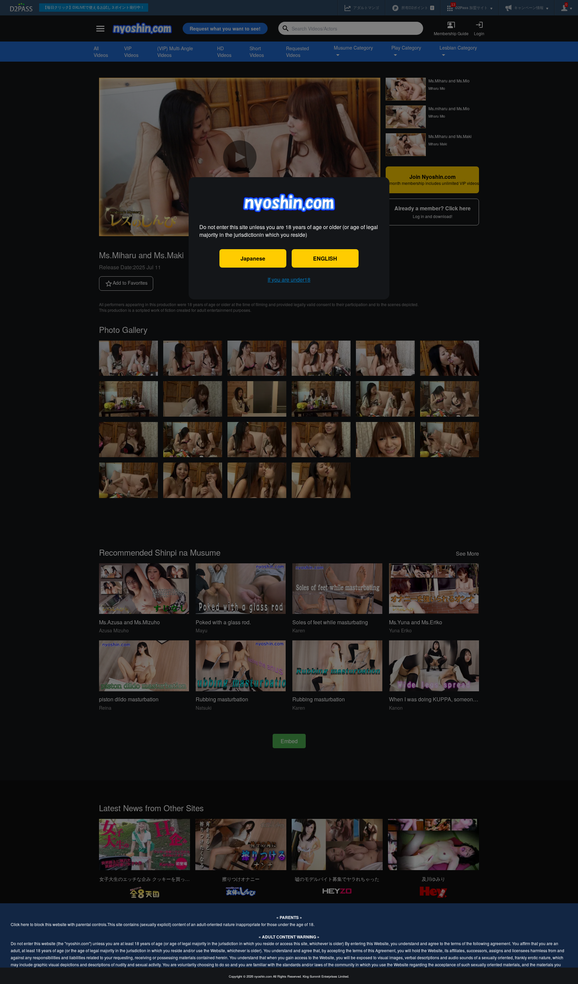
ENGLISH (325, 258)
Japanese (252, 258)
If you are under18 (289, 279)
